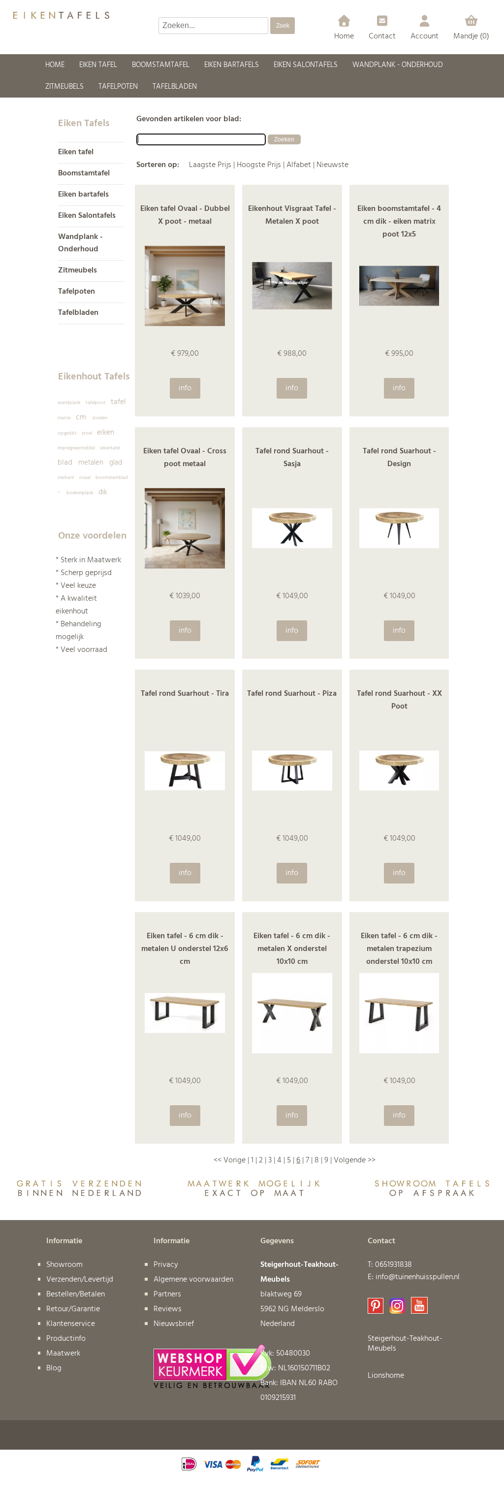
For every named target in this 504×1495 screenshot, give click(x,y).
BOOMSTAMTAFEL (160, 65)
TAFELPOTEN (118, 87)
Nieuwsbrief (174, 1324)
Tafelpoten (76, 292)
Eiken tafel (76, 152)
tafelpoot (96, 403)
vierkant (66, 477)
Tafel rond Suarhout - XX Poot (399, 700)
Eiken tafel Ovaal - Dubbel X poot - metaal (185, 215)
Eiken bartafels (83, 195)
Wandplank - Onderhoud (80, 243)
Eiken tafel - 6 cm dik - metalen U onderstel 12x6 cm (184, 949)
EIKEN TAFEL (98, 65)
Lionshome (386, 1375)
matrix (64, 418)
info (185, 388)
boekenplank (80, 493)
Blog (54, 1368)
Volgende (350, 1160)
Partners (167, 1294)
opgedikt (67, 433)
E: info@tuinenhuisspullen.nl (414, 1277)
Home (344, 36)
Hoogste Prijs (259, 165)
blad (65, 462)
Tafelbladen (78, 313)
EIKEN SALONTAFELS (306, 65)
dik (102, 492)
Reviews (168, 1309)
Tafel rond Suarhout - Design (399, 458)
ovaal (85, 477)
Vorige (234, 1160)
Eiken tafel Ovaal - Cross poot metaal (184, 458)
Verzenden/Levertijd (79, 1279)
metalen (90, 463)
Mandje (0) (471, 36)
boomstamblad (111, 477)
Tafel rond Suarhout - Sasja (292, 458)
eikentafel (110, 448)
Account (424, 36)
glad (115, 463)
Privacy (166, 1264)
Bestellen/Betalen (75, 1294)
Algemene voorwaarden (193, 1279)
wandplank (69, 403)
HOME (54, 65)
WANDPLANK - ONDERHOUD (397, 65)
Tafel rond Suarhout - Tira (185, 693)
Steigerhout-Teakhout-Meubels (405, 1343)
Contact (382, 36)
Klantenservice (70, 1324)
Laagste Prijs (210, 165)
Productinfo (66, 1338)
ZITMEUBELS (64, 87)
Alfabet (298, 165)
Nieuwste (332, 165)
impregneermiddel (76, 448)
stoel (87, 433)
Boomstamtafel (84, 174)
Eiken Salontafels (87, 216)
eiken (105, 432)
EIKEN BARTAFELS (231, 65)
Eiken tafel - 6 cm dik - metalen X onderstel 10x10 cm (291, 949)
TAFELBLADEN (175, 87)
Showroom (64, 1264)
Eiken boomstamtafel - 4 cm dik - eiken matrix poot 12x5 (399, 222)
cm (81, 417)
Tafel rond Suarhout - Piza (292, 693)
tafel (118, 402)
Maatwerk (63, 1353)
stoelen (99, 418)
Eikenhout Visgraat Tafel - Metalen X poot (292, 215)
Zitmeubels (77, 271)
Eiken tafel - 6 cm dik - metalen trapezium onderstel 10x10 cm (399, 949)
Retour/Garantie (73, 1309)
